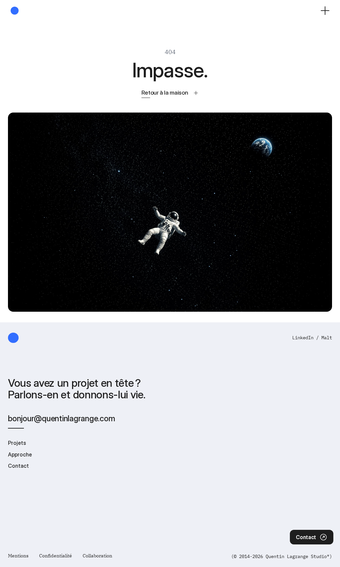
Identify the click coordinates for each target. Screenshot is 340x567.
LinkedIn (302, 338)
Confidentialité (55, 556)
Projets (17, 443)
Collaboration (97, 556)
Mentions (18, 556)
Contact (18, 465)
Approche (20, 454)
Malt (326, 338)
